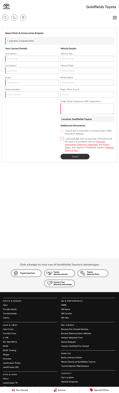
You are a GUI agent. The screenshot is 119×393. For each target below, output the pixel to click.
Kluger (6, 354)
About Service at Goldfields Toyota (78, 361)
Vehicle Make (67, 65)
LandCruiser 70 (10, 382)
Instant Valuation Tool (72, 337)
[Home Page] (6, 6)
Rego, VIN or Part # (70, 89)
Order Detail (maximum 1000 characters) (81, 101)
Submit (75, 156)
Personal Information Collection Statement (85, 143)
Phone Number (13, 89)
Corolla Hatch (10, 309)
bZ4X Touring (9, 350)
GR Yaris (65, 317)
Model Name (67, 77)
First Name (11, 53)
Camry (6, 317)
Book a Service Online (71, 357)
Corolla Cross (9, 333)
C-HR (5, 337)
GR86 (64, 304)
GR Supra (65, 309)
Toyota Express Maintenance (75, 365)
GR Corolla (66, 313)
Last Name (11, 65)
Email (8, 77)
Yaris (5, 304)
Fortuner (7, 358)
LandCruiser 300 (11, 367)
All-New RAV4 (10, 341)
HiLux (5, 378)
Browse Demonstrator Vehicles (76, 333)
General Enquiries (69, 381)
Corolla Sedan (10, 313)
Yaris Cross (8, 329)
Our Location (67, 377)
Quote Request (68, 341)
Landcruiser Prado (12, 362)
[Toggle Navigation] (115, 18)
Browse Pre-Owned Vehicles (75, 329)
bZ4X (5, 345)
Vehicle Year (67, 53)
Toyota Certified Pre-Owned (75, 345)
